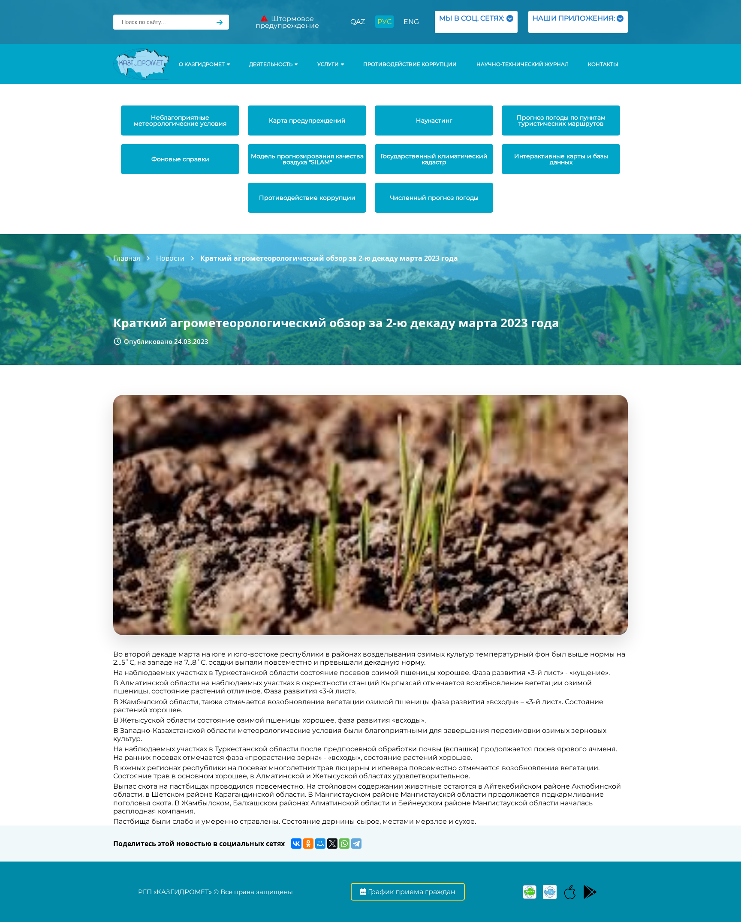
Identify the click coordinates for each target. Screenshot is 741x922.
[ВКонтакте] (296, 843)
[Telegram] (356, 843)
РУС (384, 22)
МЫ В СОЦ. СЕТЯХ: (471, 21)
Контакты (603, 64)
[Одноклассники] (308, 843)
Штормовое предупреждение (287, 22)
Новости (170, 258)
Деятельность (270, 64)
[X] (332, 843)
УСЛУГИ (328, 64)
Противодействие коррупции (410, 64)
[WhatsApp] (344, 843)
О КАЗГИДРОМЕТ (202, 64)
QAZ (357, 22)
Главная (126, 258)
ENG (411, 22)
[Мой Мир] (320, 843)
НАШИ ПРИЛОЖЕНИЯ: (574, 21)
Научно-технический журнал (522, 64)
